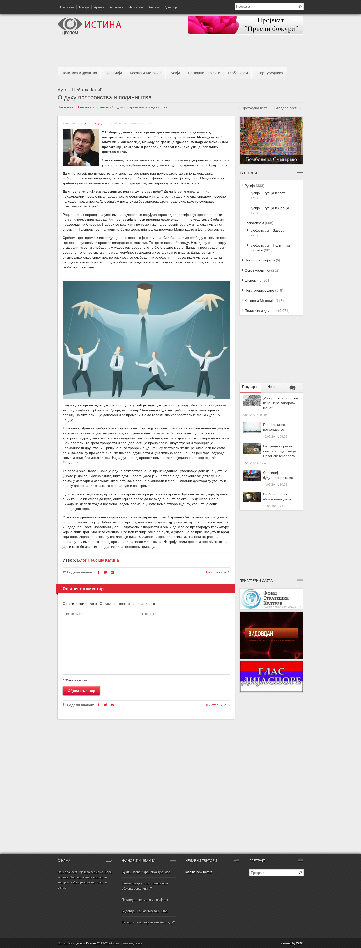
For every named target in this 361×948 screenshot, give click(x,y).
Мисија (84, 7)
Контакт (153, 7)
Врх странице (216, 571)
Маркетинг (135, 7)
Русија (174, 72)
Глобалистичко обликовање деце (277, 496)
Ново (271, 387)
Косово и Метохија (146, 72)
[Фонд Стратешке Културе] (271, 608)
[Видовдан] (271, 657)
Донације (171, 7)
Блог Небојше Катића (98, 560)
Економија (113, 72)
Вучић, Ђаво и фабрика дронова (146, 871)
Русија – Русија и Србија (269, 207)
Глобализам (238, 72)
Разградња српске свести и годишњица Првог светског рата (279, 450)
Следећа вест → (287, 107)
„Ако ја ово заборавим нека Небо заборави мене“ (281, 402)
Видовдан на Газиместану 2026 (145, 910)
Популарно (250, 387)
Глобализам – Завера (267, 230)
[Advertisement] (180, 52)
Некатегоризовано (259, 290)
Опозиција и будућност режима (278, 475)
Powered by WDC (291, 943)
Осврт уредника (269, 72)
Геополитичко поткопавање (274, 427)
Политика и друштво (79, 72)
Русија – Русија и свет (267, 192)
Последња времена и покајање (145, 899)
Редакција (116, 7)
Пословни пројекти (204, 72)
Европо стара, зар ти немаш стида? (148, 922)
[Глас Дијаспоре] (271, 691)
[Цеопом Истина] (89, 33)
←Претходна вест (252, 107)
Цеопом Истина (85, 943)
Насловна (67, 7)
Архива (99, 7)
